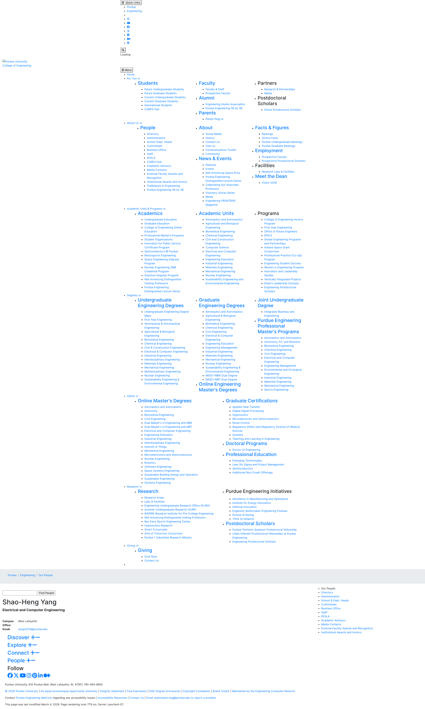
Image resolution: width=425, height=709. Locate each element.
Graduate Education (157, 223)
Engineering (134, 11)
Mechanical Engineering (220, 271)
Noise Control (241, 422)
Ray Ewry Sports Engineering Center (167, 521)
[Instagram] (128, 19)
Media (268, 93)
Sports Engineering (276, 389)
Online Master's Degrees (165, 401)
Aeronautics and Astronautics (224, 219)
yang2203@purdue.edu (32, 629)
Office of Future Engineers (280, 231)
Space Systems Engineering (161, 470)
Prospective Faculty (218, 93)
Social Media (214, 134)
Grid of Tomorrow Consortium (163, 533)
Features (211, 164)
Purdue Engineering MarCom (34, 697)
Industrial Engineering (219, 263)
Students (148, 83)
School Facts (270, 138)
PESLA (151, 157)
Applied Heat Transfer (246, 406)
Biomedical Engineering (220, 231)
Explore (17, 645)
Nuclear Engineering (218, 275)
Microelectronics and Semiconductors (168, 454)
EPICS (268, 235)
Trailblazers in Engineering (163, 185)
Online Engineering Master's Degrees (220, 387)
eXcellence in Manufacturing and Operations (260, 499)
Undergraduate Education (160, 219)
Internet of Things (155, 446)
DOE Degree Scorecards (164, 691)
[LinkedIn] (128, 35)
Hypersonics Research (158, 525)
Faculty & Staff (215, 89)
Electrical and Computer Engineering (167, 430)
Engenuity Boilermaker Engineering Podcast (259, 510)
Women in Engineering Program (284, 267)
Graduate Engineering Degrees (222, 302)
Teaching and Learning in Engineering (255, 438)
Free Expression (137, 691)
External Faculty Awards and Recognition (347, 628)
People (147, 127)
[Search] (123, 50)
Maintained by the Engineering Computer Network (263, 691)
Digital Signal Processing (248, 410)
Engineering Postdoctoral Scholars (254, 541)
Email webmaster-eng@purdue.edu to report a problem (181, 697)
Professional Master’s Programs (164, 235)
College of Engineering (16, 65)
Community (213, 153)
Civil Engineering (216, 331)
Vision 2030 (269, 182)
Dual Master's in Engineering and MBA (168, 422)
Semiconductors (242, 468)
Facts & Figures (272, 127)
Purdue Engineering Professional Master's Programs (279, 325)
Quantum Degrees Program (161, 275)
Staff (150, 153)
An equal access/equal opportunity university (69, 691)
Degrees (132, 295)
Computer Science (217, 247)
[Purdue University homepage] (14, 61)
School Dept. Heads (159, 142)
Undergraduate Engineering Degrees (161, 302)
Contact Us (213, 142)
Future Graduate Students (160, 93)
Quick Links (132, 2)
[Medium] (128, 39)
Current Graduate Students (161, 101)
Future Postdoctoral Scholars (282, 109)
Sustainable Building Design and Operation (171, 474)
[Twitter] (128, 31)
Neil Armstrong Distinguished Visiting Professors (175, 517)
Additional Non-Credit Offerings (252, 472)
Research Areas (154, 497)
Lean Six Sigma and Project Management (258, 464)
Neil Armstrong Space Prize (223, 172)
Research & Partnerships (279, 89)
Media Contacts (157, 169)
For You (132, 78)
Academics (150, 213)
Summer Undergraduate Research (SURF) (170, 509)
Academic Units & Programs (145, 208)
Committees (154, 146)
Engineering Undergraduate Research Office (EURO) (177, 505)
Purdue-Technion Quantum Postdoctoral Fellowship (264, 529)
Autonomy (150, 410)
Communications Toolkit (221, 150)
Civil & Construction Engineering (164, 347)
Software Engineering (157, 466)
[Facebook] (128, 27)
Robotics (150, 462)
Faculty (207, 83)
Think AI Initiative (243, 518)
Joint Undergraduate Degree (280, 302)
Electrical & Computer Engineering (166, 351)
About (205, 127)
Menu (128, 70)
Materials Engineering (219, 267)
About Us (133, 123)
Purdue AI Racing (243, 514)
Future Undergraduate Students (164, 89)
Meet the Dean (271, 176)
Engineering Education (220, 259)
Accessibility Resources (112, 697)
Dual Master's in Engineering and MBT (168, 426)
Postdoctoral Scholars (250, 523)
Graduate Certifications (252, 401)
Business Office (156, 150)
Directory (153, 134)
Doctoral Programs (246, 443)
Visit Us (210, 146)
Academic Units (216, 213)
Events (210, 168)
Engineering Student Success (282, 263)
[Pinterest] (34, 676)
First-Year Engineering (278, 227)
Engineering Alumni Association (225, 104)
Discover (19, 637)
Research (133, 486)
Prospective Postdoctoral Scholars (283, 160)
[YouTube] (128, 23)
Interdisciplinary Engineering (162, 359)
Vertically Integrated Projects (282, 279)
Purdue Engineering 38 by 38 (224, 108)
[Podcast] (128, 43)
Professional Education (251, 454)
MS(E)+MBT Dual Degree (221, 379)
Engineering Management (221, 347)
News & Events (215, 158)
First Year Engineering (158, 319)
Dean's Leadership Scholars (281, 283)
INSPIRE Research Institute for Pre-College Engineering (178, 513)
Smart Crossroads (155, 529)
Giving (131, 545)
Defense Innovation (244, 506)
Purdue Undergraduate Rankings (282, 142)
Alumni (206, 98)
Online (131, 396)
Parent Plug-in (214, 119)
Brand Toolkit (221, 691)
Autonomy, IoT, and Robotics (282, 341)
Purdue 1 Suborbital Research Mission (168, 537)
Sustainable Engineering (159, 478)
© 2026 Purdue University (21, 691)
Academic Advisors (159, 165)
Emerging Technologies (247, 460)
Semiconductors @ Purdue (161, 251)
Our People (46, 575)
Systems (237, 434)
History (210, 138)
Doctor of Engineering (246, 449)
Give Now (150, 556)
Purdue (131, 7)
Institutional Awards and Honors (167, 181)
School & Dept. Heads (335, 600)
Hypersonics (240, 414)
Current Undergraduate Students (165, 97)
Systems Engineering (157, 482)
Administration (156, 138)
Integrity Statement (112, 691)
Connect (18, 653)
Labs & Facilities (154, 501)
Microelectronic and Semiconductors (255, 418)
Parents (207, 113)
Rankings (267, 134)
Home (130, 74)
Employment (269, 150)
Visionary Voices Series (220, 192)
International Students (158, 105)
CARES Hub (151, 109)
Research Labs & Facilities (278, 171)
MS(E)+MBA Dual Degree (221, 375)
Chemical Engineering (219, 235)
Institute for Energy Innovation (251, 503)
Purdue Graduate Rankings (278, 146)
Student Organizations (158, 239)
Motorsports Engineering (160, 255)
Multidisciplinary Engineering (162, 371)
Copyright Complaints (196, 691)
